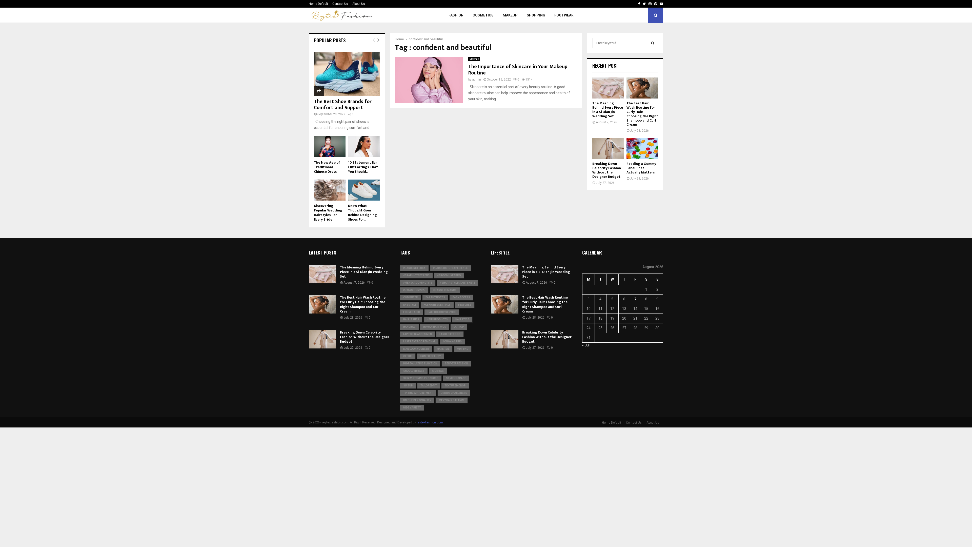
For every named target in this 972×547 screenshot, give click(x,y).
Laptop (459, 326)
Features (464, 304)
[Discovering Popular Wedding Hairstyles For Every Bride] (330, 190)
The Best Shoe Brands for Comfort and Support (343, 104)
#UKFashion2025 (414, 290)
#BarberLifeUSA (414, 268)
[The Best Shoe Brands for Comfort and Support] (347, 74)
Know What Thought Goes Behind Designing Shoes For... (362, 212)
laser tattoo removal (419, 341)
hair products (437, 319)
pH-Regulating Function (420, 363)
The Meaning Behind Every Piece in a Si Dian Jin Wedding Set (607, 109)
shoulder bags (413, 370)
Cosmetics (483, 15)
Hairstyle (462, 319)
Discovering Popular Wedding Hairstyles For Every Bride (328, 212)
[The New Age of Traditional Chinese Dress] (330, 146)
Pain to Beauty (430, 356)
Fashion (456, 15)
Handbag (409, 326)
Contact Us (340, 4)
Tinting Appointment (418, 393)
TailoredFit (428, 385)
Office (407, 356)
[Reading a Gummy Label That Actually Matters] (642, 148)
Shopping (536, 15)
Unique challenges (454, 393)
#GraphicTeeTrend (416, 275)
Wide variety (412, 407)
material (443, 348)
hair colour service (442, 312)
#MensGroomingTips (417, 282)
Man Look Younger (416, 348)
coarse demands (445, 290)
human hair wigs (434, 326)
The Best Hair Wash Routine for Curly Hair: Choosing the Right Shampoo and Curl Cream (642, 113)
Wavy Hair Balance (451, 400)
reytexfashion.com (430, 422)
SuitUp (408, 385)
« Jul (586, 345)
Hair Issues (411, 319)
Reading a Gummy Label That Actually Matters (641, 168)
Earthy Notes (435, 297)
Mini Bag (462, 348)
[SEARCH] (652, 43)
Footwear (564, 15)
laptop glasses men (417, 334)
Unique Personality (417, 400)
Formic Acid (411, 312)
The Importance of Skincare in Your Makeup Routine (518, 69)
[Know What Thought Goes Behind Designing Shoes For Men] (364, 190)
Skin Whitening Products (420, 378)
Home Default (318, 4)
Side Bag (438, 370)
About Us (358, 4)
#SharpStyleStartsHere (457, 282)
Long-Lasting (452, 341)
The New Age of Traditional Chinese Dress (327, 167)
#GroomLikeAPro (449, 275)
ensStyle (409, 304)
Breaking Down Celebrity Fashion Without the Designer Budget (606, 170)
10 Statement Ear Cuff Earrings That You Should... (363, 167)
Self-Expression (456, 363)
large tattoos (449, 334)
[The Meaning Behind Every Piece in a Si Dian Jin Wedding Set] (608, 88)
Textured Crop (455, 385)
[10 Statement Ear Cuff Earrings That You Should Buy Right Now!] (364, 146)
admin (476, 79)
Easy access (461, 297)
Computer (410, 297)
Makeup (510, 15)
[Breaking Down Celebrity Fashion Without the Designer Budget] (608, 148)
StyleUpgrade (456, 378)
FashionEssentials (437, 304)
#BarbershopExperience (450, 268)
